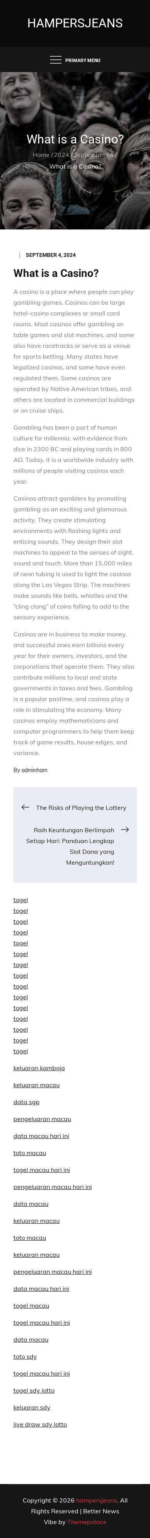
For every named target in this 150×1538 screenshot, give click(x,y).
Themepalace (87, 1522)
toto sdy (25, 1356)
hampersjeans (75, 23)
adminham (34, 770)
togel (20, 900)
